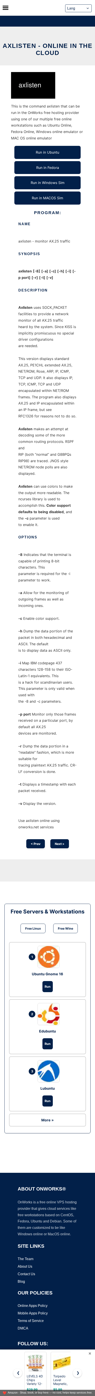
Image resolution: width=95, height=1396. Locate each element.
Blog (21, 1281)
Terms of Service (31, 1321)
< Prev (35, 844)
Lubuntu (47, 1088)
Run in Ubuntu (47, 152)
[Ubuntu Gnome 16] (50, 957)
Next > (60, 844)
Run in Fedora (47, 167)
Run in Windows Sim (48, 182)
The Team (25, 1259)
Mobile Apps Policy (33, 1313)
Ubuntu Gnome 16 (47, 974)
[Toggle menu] (5, 7)
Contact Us (26, 1274)
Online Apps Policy (33, 1306)
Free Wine (65, 928)
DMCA (23, 1328)
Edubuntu (47, 1031)
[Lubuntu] (50, 1071)
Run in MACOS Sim (47, 198)
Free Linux (33, 928)
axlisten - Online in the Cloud (47, 49)
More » (47, 1120)
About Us (25, 1266)
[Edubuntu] (50, 1014)
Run (48, 986)
